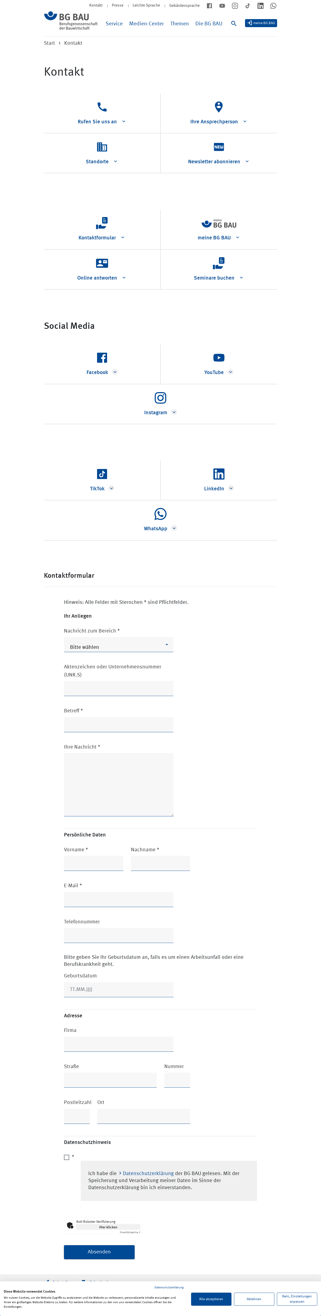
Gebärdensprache (184, 6)
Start (49, 43)
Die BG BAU (208, 24)
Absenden (99, 1252)
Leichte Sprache (146, 6)
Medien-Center (146, 24)
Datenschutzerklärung (148, 1173)
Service (114, 24)
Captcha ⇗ (130, 1232)
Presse (117, 6)
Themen (179, 24)
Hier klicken (108, 1227)
